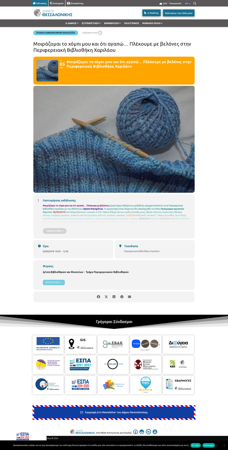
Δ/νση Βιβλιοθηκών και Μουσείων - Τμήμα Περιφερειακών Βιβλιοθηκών (86, 272)
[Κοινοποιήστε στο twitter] (106, 297)
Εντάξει (195, 445)
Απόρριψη (208, 445)
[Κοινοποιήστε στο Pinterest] (122, 297)
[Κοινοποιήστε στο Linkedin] (114, 297)
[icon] (135, 433)
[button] (194, 3)
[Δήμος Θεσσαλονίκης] (56, 13)
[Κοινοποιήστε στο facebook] (98, 297)
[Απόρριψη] (224, 445)
